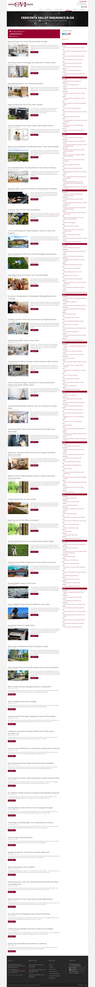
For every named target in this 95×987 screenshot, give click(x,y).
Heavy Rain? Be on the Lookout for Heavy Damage (73, 517)
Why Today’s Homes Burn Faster (70, 498)
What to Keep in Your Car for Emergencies (72, 81)
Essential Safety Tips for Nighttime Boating (72, 465)
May (63, 57)
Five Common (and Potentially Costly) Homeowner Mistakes (31, 763)
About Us (51, 964)
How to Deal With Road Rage (69, 556)
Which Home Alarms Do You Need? (21, 867)
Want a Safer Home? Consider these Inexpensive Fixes (74, 520)
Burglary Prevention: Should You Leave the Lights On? (29, 852)
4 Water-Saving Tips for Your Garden (22, 499)
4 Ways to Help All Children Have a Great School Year (74, 604)
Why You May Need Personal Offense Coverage (73, 321)
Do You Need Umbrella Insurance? (70, 505)
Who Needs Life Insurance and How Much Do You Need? (75, 238)
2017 (63, 494)
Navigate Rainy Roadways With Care (71, 575)
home (43, 566)
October (64, 86)
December (64, 79)
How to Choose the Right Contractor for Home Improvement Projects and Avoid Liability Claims (31, 383)
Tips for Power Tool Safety (68, 358)
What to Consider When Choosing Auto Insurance (73, 382)
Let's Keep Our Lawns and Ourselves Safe (72, 458)
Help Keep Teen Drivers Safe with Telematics (72, 168)
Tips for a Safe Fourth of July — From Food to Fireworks (74, 611)
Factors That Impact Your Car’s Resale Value (72, 63)
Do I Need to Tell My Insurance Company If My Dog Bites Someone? (33, 793)
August (64, 45)
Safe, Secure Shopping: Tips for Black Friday (72, 597)
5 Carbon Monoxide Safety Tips (70, 385)
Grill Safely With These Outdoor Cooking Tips (72, 264)
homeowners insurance (54, 215)
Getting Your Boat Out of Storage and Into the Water (74, 619)
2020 (63, 342)
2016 (63, 540)
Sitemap (21, 975)
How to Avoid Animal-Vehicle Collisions (71, 586)
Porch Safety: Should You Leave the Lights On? (73, 340)
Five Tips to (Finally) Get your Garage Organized (73, 409)
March (64, 65)
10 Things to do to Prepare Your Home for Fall (72, 351)
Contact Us (51, 967)
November (64, 83)
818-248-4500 (73, 967)
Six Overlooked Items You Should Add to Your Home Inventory (32, 167)
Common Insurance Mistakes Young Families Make (74, 56)
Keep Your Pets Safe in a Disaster (70, 375)
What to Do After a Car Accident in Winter (71, 582)
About (75, 9)
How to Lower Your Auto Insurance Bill (71, 501)
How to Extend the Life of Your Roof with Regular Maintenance (32, 254)
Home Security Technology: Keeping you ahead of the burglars (32, 716)
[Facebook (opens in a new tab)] (81, 7)
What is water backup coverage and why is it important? (29, 686)
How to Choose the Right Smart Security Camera (73, 256)
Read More (34, 52)
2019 (63, 391)
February (64, 68)
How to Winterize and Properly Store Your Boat (73, 199)
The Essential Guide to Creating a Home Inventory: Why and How (33, 361)
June (63, 54)
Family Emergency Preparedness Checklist (72, 241)
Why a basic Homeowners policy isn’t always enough (28, 646)
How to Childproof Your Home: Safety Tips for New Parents (30, 125)
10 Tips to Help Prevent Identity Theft (71, 331)
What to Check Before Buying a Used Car (71, 247)
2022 (63, 244)
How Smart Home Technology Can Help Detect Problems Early (32, 62)
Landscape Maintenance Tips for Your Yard (72, 271)
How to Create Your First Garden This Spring (72, 627)
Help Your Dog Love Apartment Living (71, 524)
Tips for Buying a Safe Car (68, 492)
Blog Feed (65, 39)
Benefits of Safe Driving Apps (69, 222)
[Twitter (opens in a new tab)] (83, 7)
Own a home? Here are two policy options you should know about (33, 667)
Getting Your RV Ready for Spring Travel (71, 116)
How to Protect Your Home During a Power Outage (27, 41)
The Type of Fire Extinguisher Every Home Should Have (29, 914)
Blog (69, 9)
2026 (63, 44)
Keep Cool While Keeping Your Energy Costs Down (73, 607)
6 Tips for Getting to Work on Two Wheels (72, 461)
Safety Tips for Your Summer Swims (70, 560)
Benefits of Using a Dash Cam (69, 314)
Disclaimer (30, 985)
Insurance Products (53, 971)
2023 (63, 190)
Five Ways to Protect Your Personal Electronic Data (73, 454)
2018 (63, 442)
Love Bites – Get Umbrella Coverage (70, 527)
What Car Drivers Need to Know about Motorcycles (74, 402)
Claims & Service (59, 9)
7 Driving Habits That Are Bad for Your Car (72, 538)
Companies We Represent (54, 975)
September (65, 91)
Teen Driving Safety (67, 531)
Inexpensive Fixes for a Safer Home (21, 625)
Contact (83, 9)
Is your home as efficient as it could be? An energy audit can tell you (34, 748)
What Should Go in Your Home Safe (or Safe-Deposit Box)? (30, 899)
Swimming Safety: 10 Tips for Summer (71, 317)
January (64, 72)
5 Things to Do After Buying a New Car (71, 84)
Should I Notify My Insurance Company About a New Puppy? (31, 541)
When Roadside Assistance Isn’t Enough (71, 389)
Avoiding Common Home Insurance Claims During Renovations (32, 319)
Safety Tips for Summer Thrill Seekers (71, 563)
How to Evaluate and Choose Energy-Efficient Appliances (75, 292)
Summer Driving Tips (67, 468)
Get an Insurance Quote (54, 973)
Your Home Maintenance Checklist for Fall (72, 600)
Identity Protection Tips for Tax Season (71, 579)
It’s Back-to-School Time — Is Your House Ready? (73, 354)
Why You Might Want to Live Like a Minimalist (72, 398)
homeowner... (33, 369)
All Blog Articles (14, 36)
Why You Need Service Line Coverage (22, 701)
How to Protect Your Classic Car (69, 395)
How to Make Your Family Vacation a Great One (73, 413)
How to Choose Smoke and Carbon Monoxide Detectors (75, 298)
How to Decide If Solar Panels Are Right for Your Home (29, 604)
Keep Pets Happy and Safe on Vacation (71, 446)
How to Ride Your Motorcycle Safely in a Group (73, 406)
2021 (63, 294)
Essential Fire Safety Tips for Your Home (23, 340)
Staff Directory (52, 978)
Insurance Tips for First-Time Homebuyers (24, 210)
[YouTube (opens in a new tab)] (85, 7)
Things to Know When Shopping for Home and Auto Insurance (32, 562)
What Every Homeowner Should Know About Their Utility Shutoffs (33, 146)
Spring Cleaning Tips (67, 425)
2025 (63, 77)
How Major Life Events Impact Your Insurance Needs (28, 275)
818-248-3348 (73, 969)
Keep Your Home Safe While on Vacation (23, 520)
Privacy (25, 985)
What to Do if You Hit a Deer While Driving (72, 70)
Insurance (48, 9)
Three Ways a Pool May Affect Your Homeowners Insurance (30, 822)
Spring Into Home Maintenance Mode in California (27, 943)
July (63, 49)
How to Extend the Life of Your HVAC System (25, 104)
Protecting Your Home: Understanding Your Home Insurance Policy (34, 778)
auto (47, 566)
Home (40, 9)
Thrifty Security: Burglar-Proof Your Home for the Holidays (30, 929)
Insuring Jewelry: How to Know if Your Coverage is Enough (30, 807)
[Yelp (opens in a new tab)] (84, 7)
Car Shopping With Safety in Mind (70, 535)
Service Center (52, 969)
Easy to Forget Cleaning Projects (20, 837)
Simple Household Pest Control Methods (71, 268)
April (63, 61)
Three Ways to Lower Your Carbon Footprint (72, 421)
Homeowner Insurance (15, 33)
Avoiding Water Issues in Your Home (22, 583)
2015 (63, 588)
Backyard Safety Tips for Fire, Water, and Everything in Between (32, 188)
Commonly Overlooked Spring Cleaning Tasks (72, 278)
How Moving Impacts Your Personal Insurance (25, 83)
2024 (63, 134)
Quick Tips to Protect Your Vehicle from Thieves (73, 137)
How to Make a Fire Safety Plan (69, 301)
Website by (36, 985)
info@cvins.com (74, 971)
